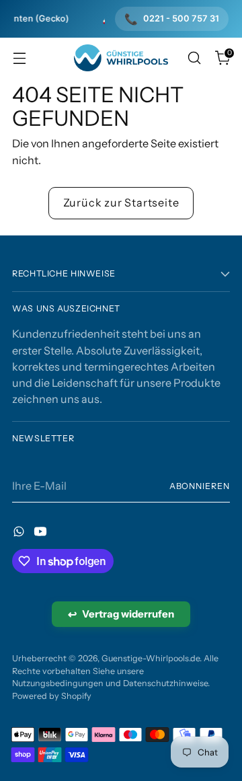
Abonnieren (199, 486)
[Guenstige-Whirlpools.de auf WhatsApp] (20, 533)
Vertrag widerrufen (121, 614)
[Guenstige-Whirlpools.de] (121, 58)
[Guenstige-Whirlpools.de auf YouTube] (42, 533)
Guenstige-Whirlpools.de (151, 658)
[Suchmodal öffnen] (194, 58)
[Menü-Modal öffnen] (19, 58)
